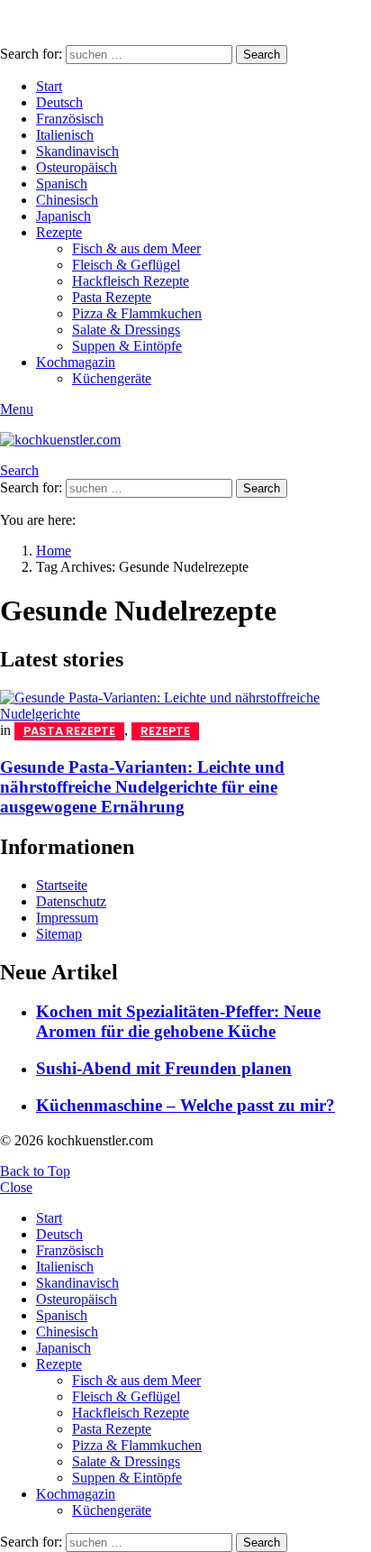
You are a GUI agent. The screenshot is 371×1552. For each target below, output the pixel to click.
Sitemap (59, 933)
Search (261, 54)
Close (16, 1187)
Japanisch (63, 216)
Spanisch (61, 183)
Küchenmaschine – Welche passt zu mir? (185, 1105)
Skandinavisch (77, 151)
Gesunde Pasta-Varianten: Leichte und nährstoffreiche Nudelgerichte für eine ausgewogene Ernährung (142, 787)
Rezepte (59, 232)
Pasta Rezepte (111, 297)
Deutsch (59, 102)
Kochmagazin (75, 362)
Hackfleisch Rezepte (130, 281)
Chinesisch (67, 199)
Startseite (61, 885)
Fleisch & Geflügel (126, 264)
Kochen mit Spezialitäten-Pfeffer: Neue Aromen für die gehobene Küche (178, 1021)
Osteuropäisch (76, 167)
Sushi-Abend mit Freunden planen (164, 1068)
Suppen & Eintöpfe (127, 346)
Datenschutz (71, 901)
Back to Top (35, 1171)
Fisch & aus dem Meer (136, 248)
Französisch (70, 118)
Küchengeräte (111, 378)
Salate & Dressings (126, 329)
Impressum (67, 917)
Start (49, 86)
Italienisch (65, 134)
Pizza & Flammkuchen (137, 313)
